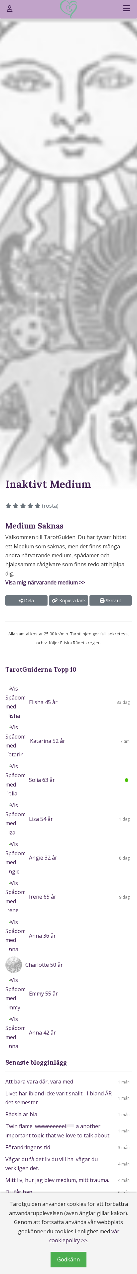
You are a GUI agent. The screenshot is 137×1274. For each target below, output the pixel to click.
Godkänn (68, 1259)
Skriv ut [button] (112, 600)
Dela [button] (28, 600)
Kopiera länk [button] (72, 600)
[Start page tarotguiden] (68, 9)
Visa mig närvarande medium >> (45, 582)
